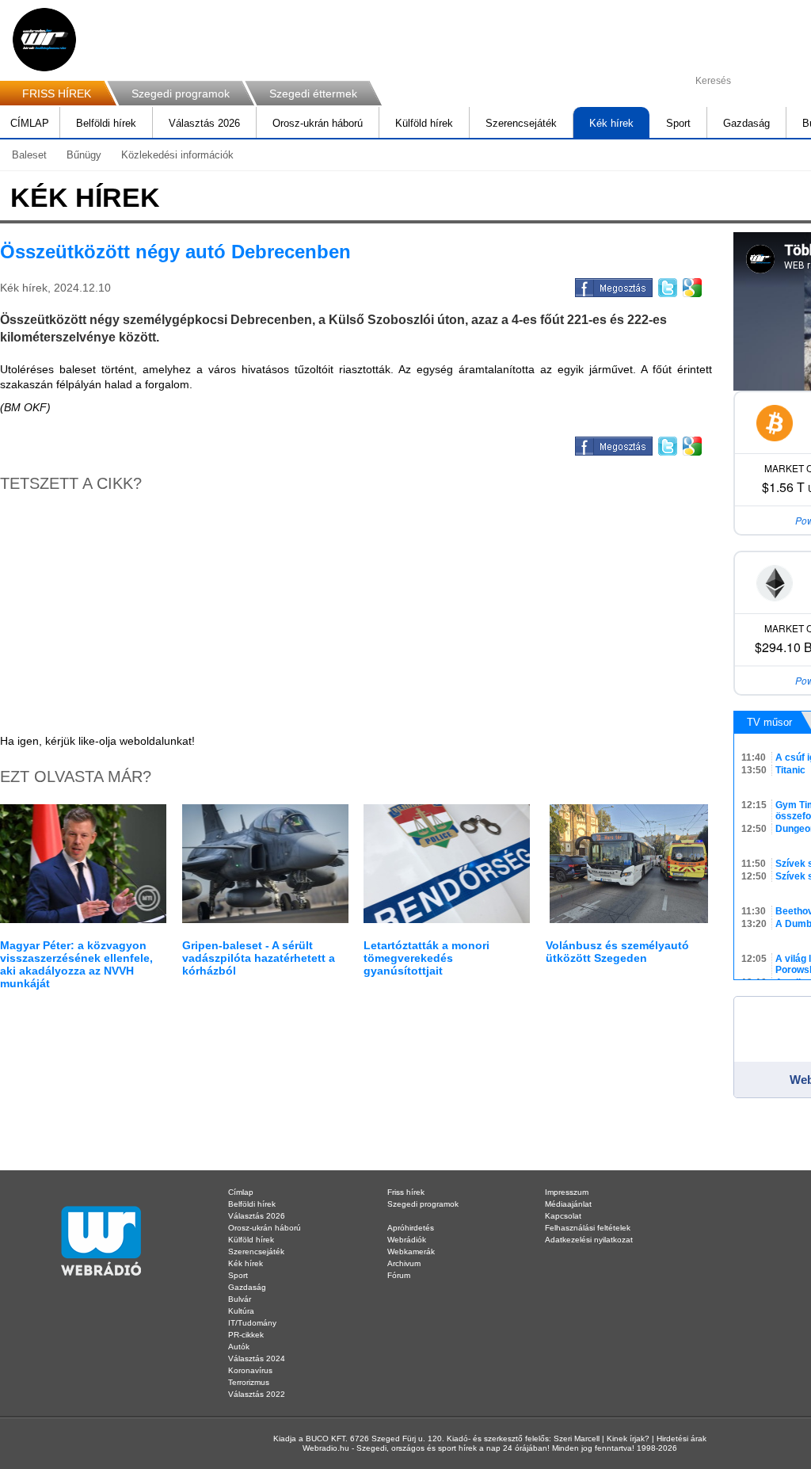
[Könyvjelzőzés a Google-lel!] (691, 285)
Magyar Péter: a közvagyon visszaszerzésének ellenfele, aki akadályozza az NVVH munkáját (76, 964)
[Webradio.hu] (44, 39)
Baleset (29, 155)
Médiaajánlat (568, 1204)
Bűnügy (84, 155)
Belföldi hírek (106, 123)
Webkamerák (411, 1251)
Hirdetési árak (681, 1438)
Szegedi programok (180, 93)
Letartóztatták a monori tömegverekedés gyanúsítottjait (426, 958)
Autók (238, 1346)
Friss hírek (406, 1192)
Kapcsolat (563, 1215)
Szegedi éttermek (313, 93)
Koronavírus (250, 1370)
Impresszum (566, 1192)
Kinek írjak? (628, 1438)
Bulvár (239, 1299)
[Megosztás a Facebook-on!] (613, 285)
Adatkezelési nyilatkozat (589, 1239)
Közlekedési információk (177, 155)
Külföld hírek (424, 123)
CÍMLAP (29, 123)
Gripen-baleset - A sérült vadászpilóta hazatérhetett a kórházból (258, 958)
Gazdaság (746, 123)
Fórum (398, 1275)
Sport (678, 123)
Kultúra (241, 1311)
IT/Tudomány (252, 1322)
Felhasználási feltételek (587, 1227)
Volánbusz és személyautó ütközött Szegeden (617, 951)
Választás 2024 (256, 1358)
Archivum (404, 1263)
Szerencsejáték (521, 123)
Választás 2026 (204, 123)
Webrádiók (406, 1239)
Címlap (240, 1192)
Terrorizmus (248, 1382)
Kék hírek (611, 123)
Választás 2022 (256, 1394)
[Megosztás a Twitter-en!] (666, 285)
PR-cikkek (246, 1334)
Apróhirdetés (410, 1227)
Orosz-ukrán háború (317, 123)
